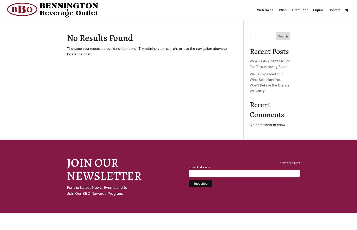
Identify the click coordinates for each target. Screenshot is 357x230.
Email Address (199, 167)
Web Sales (265, 10)
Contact (334, 10)
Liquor (318, 10)
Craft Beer (300, 10)
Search (283, 36)
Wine (283, 10)
